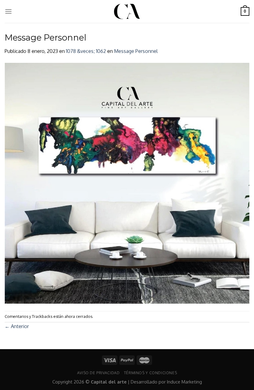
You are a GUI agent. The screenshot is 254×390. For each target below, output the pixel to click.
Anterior (17, 326)
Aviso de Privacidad (98, 372)
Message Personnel (136, 51)
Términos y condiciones (150, 372)
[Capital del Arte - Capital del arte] (127, 11)
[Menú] (8, 11)
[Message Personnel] (127, 183)
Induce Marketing (184, 381)
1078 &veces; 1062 (86, 51)
